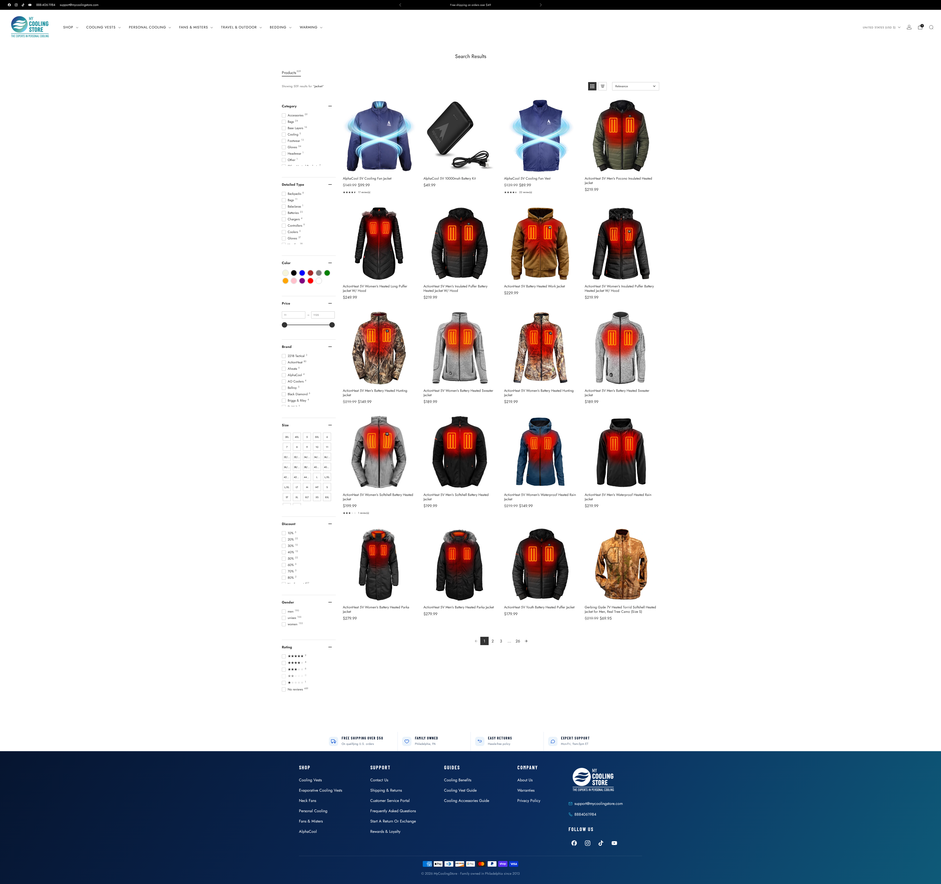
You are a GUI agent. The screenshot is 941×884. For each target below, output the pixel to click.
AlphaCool (308, 831)
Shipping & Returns (386, 790)
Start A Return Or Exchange (393, 821)
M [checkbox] (307, 487)
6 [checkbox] (327, 437)
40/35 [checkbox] (327, 467)
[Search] (931, 27)
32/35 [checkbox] (297, 457)
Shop (68, 27)
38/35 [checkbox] (307, 467)
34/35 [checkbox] (317, 457)
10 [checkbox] (317, 447)
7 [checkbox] (286, 447)
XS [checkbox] (317, 497)
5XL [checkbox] (317, 437)
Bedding (278, 27)
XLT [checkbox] (307, 497)
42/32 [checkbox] (287, 477)
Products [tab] (291, 72)
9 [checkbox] (307, 447)
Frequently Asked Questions (393, 811)
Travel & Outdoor (239, 27)
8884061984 (585, 814)
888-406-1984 (45, 4)
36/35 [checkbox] (287, 467)
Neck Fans (307, 800)
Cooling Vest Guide (460, 790)
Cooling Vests (101, 27)
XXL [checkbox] (327, 497)
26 (518, 641)
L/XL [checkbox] (327, 477)
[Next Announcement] (541, 5)
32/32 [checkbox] (287, 457)
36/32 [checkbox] (327, 457)
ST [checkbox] (287, 497)
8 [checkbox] (296, 447)
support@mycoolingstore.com (79, 4)
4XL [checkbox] (297, 437)
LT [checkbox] (297, 487)
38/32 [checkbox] (297, 467)
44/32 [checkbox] (307, 477)
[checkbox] (285, 273)
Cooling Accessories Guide (466, 800)
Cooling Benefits (457, 780)
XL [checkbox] (297, 497)
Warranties (525, 790)
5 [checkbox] (307, 437)
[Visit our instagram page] (16, 4)
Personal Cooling (147, 27)
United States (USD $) (879, 27)
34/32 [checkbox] (307, 457)
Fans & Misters (193, 27)
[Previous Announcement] (400, 5)
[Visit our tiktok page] (23, 4)
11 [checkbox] (327, 447)
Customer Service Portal (390, 800)
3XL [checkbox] (287, 437)
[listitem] (470, 4)
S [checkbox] (327, 487)
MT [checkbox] (317, 487)
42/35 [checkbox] (297, 477)
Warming (309, 27)
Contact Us (379, 780)
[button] (592, 86)
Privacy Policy (528, 800)
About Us (524, 780)
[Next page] (526, 641)
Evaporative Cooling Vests (320, 790)
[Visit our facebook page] (9, 4)
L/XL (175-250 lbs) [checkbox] (286, 488)
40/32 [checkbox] (317, 467)
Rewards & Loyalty (385, 831)
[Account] (909, 27)
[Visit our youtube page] (29, 4)
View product (379, 167)
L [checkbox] (317, 477)
